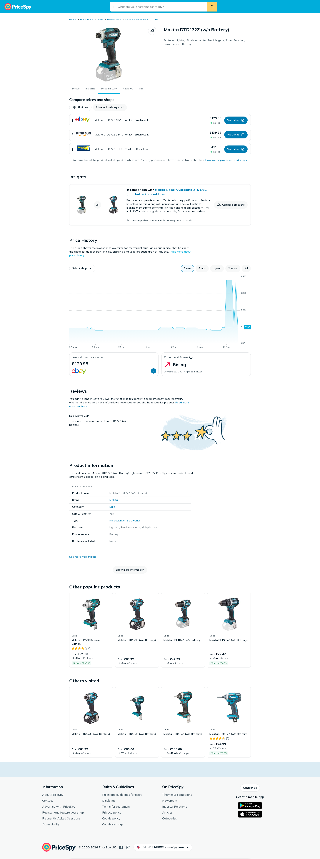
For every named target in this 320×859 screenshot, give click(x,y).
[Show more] (72, 120)
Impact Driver (117, 520)
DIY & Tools (86, 19)
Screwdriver (134, 520)
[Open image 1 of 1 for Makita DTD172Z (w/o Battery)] (108, 54)
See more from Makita (82, 556)
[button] (80, 107)
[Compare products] (152, 31)
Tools (100, 19)
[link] (160, 204)
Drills (155, 19)
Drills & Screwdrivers (137, 19)
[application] (160, 312)
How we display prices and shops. (226, 160)
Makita (113, 500)
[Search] (212, 7)
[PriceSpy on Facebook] (121, 847)
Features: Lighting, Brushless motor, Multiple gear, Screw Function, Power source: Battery (204, 42)
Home (72, 19)
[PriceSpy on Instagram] (128, 847)
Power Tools (114, 19)
